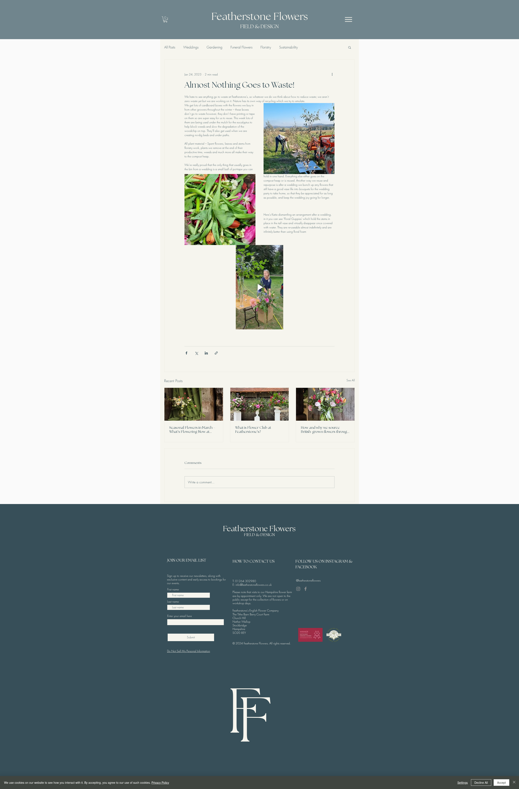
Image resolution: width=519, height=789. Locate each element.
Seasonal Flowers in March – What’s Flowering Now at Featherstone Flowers (192, 430)
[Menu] (348, 19)
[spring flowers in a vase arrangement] (193, 404)
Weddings (190, 47)
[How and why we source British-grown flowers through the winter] (325, 404)
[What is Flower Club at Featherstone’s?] (259, 404)
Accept (501, 782)
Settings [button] (462, 782)
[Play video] (259, 287)
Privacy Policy (160, 782)
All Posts (169, 47)
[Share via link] (216, 353)
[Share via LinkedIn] (206, 353)
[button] (165, 19)
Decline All (481, 782)
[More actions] (332, 74)
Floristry (266, 47)
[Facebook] (305, 588)
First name (173, 589)
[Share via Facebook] (186, 353)
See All (350, 380)
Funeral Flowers (241, 47)
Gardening (214, 47)
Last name (173, 601)
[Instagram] (298, 588)
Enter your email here (179, 616)
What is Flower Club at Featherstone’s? (253, 430)
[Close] (514, 782)
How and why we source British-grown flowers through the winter (325, 430)
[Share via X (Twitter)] (196, 353)
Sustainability (288, 47)
